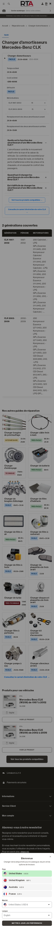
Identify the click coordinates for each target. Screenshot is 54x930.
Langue (5, 911)
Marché (5, 900)
